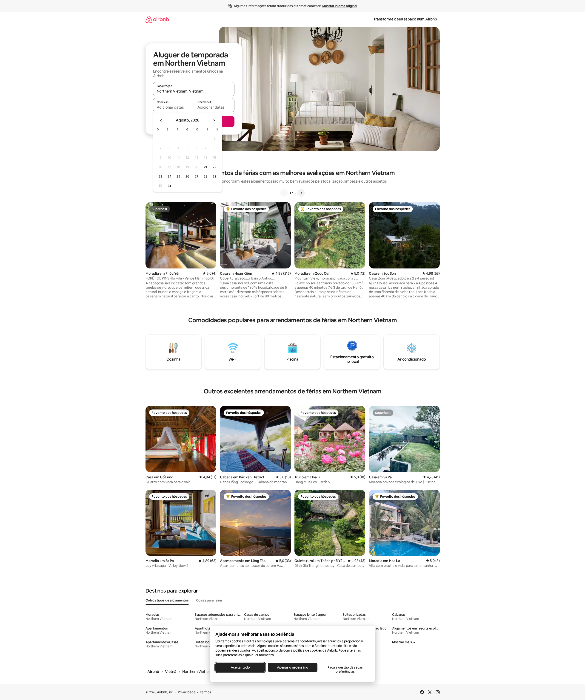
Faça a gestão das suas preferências (344, 669)
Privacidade (186, 692)
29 (214, 176)
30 (161, 186)
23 (160, 176)
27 (196, 176)
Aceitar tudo (240, 667)
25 (178, 176)
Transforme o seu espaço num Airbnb (405, 19)
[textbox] (173, 107)
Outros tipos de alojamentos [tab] (167, 600)
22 (214, 167)
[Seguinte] (301, 193)
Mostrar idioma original (339, 6)
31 (169, 186)
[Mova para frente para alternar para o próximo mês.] (214, 120)
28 (205, 176)
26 (187, 176)
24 (169, 176)
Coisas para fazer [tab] (209, 600)
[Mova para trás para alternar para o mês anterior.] (161, 120)
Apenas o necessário (292, 667)
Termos (205, 692)
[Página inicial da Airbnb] (157, 19)
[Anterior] (284, 193)
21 (205, 167)
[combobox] (194, 91)
